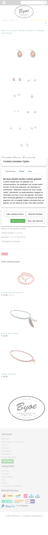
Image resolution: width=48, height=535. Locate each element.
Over (30, 171)
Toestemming (10, 171)
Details (21, 171)
